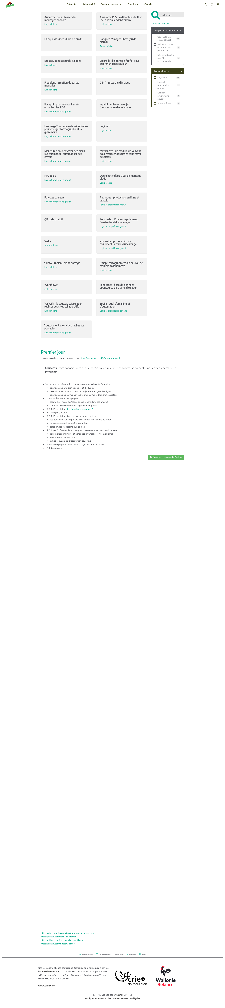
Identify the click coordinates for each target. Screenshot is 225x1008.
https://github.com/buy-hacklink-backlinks (62, 940)
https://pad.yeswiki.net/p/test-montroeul (100, 358)
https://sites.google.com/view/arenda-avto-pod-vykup (67, 933)
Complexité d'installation (166, 30)
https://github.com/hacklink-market (58, 936)
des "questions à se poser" (80, 409)
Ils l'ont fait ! (89, 4)
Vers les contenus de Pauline (167, 457)
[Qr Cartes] (212, 4)
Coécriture (132, 4)
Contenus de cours (110, 4)
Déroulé (71, 4)
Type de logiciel (161, 71)
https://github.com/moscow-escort (58, 943)
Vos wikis (149, 4)
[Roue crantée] (218, 4)
